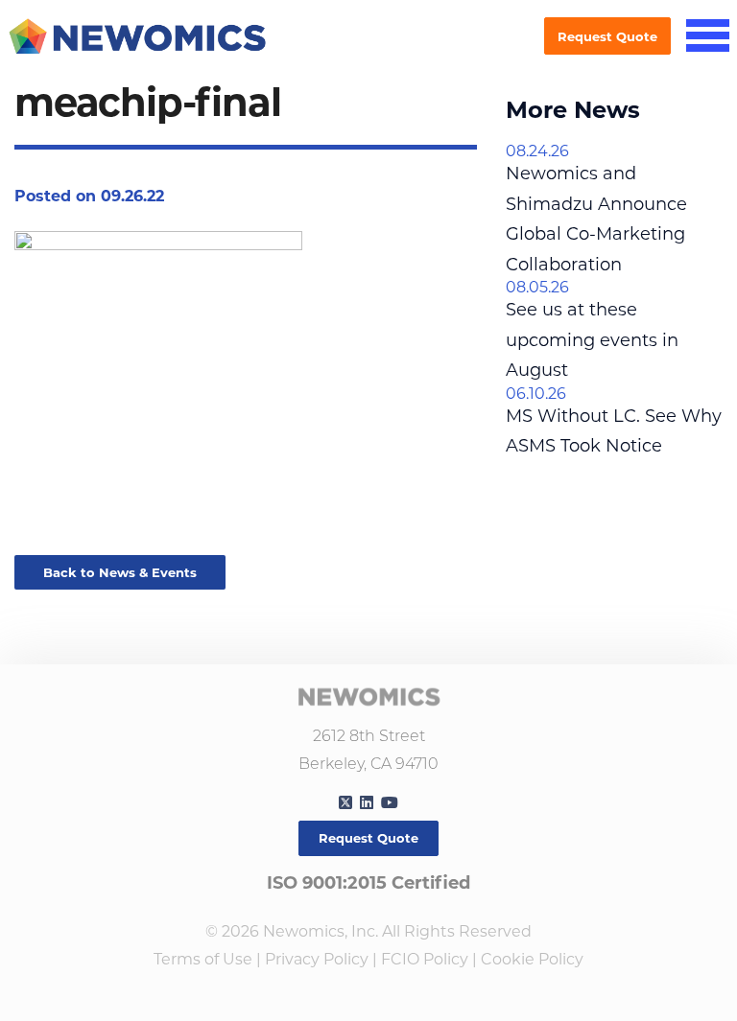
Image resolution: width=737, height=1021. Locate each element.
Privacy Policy (316, 959)
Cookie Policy (532, 959)
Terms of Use (203, 959)
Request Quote (607, 36)
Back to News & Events (120, 572)
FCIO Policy (424, 959)
